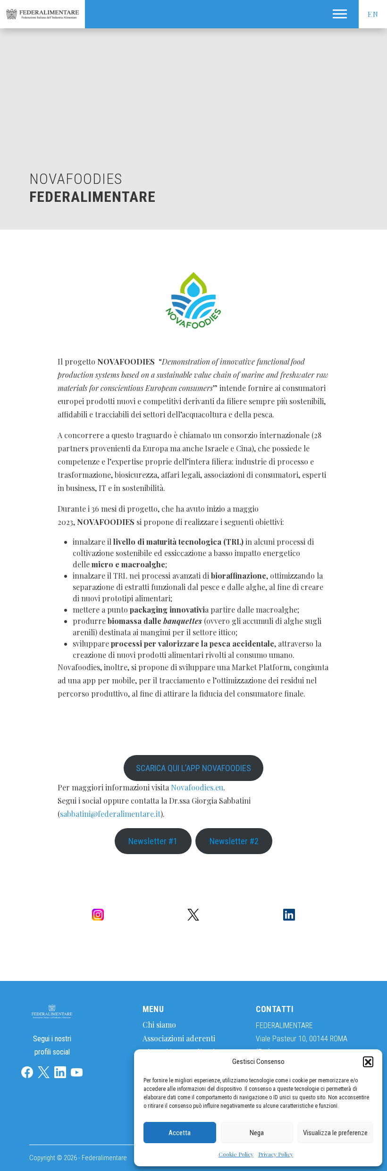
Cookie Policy (236, 1154)
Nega (257, 1133)
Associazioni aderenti (179, 1038)
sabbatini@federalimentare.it (110, 814)
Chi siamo (159, 1025)
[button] (368, 1061)
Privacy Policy (275, 1154)
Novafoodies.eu (197, 787)
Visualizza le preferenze (335, 1133)
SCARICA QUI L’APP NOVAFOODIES (193, 768)
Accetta (179, 1133)
